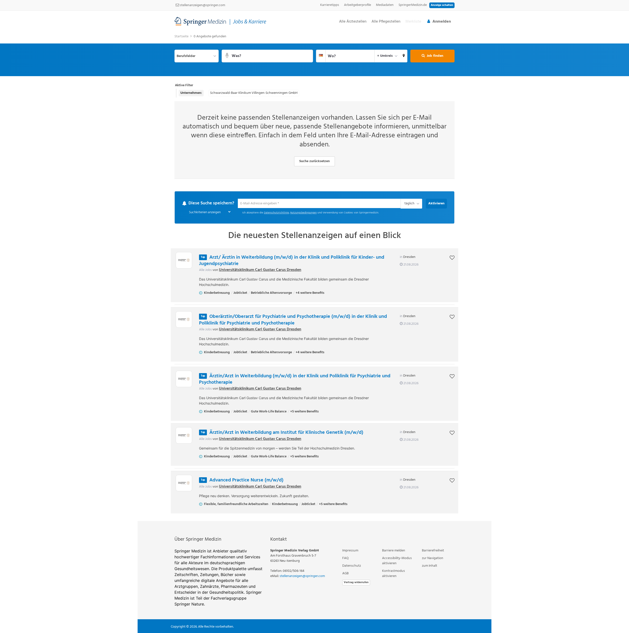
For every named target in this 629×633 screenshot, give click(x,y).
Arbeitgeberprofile (357, 5)
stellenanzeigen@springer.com (202, 5)
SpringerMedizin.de (413, 5)
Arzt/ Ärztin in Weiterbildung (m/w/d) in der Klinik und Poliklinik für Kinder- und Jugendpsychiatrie (291, 261)
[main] (314, 276)
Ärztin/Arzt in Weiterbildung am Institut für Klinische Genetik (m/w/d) (286, 433)
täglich (409, 204)
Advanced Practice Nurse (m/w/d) (246, 480)
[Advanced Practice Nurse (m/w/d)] (184, 483)
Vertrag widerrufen (356, 582)
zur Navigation (432, 558)
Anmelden (441, 21)
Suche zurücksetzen (314, 161)
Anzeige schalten (442, 5)
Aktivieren (436, 203)
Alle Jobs (205, 270)
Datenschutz (351, 566)
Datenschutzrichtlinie (276, 213)
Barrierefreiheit (433, 551)
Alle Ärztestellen (353, 22)
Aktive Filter (184, 85)
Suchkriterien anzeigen (205, 212)
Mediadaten (385, 5)
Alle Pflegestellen (386, 22)
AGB (345, 574)
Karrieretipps (329, 5)
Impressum (350, 551)
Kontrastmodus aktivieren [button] (393, 573)
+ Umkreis (385, 56)
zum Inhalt (429, 566)
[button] (403, 56)
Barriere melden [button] (393, 551)
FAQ (345, 558)
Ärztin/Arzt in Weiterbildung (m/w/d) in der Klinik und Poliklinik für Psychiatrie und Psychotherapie (294, 379)
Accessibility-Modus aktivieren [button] (397, 561)
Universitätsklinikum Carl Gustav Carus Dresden (260, 270)
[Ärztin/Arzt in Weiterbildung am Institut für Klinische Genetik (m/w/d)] (184, 436)
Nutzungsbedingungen (303, 213)
